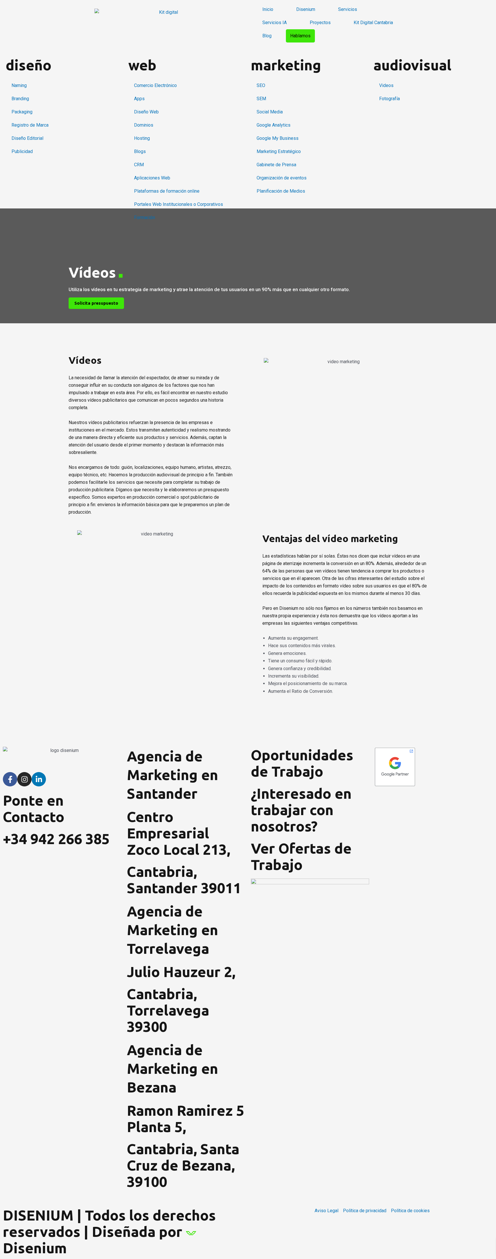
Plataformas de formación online (166, 191)
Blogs (140, 151)
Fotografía (389, 98)
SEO (261, 85)
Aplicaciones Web (152, 178)
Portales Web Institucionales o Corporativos (178, 204)
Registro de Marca (30, 125)
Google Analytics (273, 125)
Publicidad (22, 151)
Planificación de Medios (281, 191)
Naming (19, 85)
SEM (261, 98)
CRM (139, 164)
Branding (20, 98)
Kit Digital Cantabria (373, 22)
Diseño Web (146, 112)
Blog (267, 35)
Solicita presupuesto (96, 303)
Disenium (305, 9)
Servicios (347, 9)
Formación (144, 217)
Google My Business (278, 138)
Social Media (270, 112)
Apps (139, 98)
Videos (386, 85)
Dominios (143, 125)
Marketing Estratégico (279, 151)
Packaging (21, 112)
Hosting (142, 138)
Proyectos (320, 22)
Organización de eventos (282, 178)
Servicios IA (274, 22)
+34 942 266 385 (56, 839)
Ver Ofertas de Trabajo (301, 856)
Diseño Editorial (27, 138)
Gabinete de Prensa (276, 164)
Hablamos (300, 35)
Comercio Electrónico (155, 85)
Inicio (267, 9)
